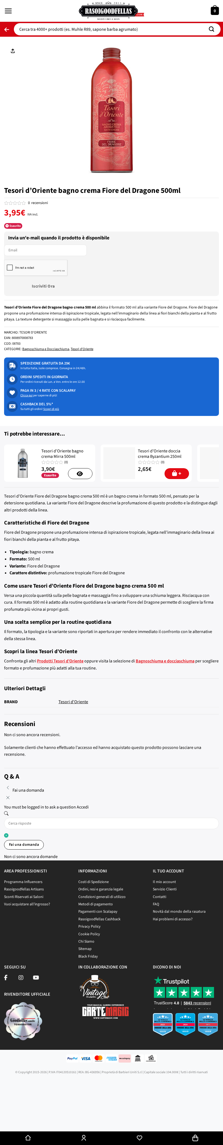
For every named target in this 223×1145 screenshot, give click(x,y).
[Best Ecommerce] (186, 1026)
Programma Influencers (23, 882)
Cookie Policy (89, 934)
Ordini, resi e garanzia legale (100, 889)
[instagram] (20, 978)
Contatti (159, 897)
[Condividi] (21, 1121)
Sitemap (85, 949)
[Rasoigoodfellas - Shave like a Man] (111, 11)
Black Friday (88, 956)
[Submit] (213, 29)
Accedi (83, 807)
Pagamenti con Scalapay (97, 911)
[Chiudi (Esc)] (5, 1121)
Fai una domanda (24, 844)
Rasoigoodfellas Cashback (99, 919)
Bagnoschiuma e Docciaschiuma (45, 349)
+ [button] (179, 473)
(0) (66, 462)
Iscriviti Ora (43, 286)
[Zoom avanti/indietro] (52, 1121)
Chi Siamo (86, 941)
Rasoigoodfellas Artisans (24, 889)
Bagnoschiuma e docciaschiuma (165, 661)
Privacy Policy (89, 926)
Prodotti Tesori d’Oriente (60, 661)
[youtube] (36, 978)
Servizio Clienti (164, 889)
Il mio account (164, 882)
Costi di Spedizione (93, 882)
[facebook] (6, 978)
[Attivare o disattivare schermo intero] (36, 1121)
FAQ (156, 904)
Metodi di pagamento (95, 904)
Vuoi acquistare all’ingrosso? (27, 904)
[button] (8, 10)
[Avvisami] (80, 473)
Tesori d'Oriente (82, 349)
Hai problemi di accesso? (173, 919)
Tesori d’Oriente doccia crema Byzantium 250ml (159, 454)
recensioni (38, 203)
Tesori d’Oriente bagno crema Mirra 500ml (62, 454)
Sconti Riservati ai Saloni (23, 897)
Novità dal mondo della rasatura (179, 911)
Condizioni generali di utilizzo (102, 897)
